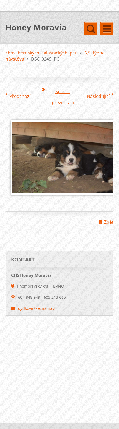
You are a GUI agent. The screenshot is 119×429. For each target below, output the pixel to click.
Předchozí (19, 96)
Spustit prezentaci (63, 93)
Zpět (108, 222)
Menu (106, 28)
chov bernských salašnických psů (41, 53)
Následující (98, 96)
